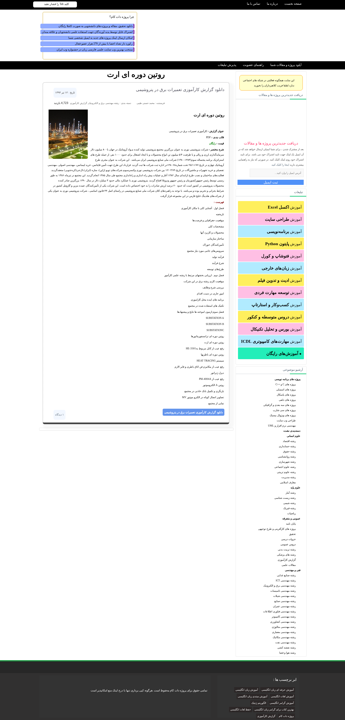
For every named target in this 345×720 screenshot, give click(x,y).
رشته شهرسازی (287, 461)
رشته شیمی (289, 503)
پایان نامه (291, 523)
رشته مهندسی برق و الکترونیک (279, 585)
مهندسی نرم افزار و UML (282, 425)
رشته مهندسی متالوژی (284, 626)
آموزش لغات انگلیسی (282, 696)
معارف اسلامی (288, 482)
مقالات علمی (289, 565)
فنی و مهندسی (292, 570)
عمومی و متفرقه (291, 518)
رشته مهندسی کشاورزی (283, 621)
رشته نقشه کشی (286, 647)
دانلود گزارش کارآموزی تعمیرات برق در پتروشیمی (180, 89)
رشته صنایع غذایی (286, 575)
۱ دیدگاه (59, 414)
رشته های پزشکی (286, 554)
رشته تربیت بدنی (287, 549)
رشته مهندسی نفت (285, 642)
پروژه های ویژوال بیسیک (283, 415)
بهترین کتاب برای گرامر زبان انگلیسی (274, 709)
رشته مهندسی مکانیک (284, 637)
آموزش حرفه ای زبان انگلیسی (277, 690)
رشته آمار (291, 492)
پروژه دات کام (286, 716)
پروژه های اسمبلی (286, 389)
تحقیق (292, 534)
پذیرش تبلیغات (227, 65)
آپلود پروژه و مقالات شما (286, 65)
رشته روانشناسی (287, 456)
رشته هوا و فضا (287, 652)
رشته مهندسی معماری (284, 632)
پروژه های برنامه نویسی (287, 379)
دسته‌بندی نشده (292, 430)
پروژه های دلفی (287, 399)
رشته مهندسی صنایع (285, 601)
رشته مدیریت (288, 477)
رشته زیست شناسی (285, 497)
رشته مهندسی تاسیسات (283, 590)
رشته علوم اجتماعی (285, 466)
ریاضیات (291, 513)
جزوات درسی (288, 539)
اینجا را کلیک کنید (280, 164)
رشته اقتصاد (289, 441)
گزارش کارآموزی (287, 559)
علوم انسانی (293, 435)
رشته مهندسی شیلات (284, 595)
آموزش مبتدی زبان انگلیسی (252, 696)
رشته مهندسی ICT (286, 580)
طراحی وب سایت (286, 420)
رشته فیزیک (289, 508)
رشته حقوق (289, 451)
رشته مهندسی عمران (284, 606)
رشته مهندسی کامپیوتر (284, 616)
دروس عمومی (288, 544)
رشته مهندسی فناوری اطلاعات (279, 611)
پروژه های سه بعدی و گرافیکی (279, 405)
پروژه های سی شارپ (284, 410)
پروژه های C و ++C (286, 384)
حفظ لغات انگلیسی (240, 709)
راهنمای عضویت (253, 65)
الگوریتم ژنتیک (258, 703)
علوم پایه (295, 487)
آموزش (285, 207)
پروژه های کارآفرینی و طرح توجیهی (277, 528)
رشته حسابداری (287, 446)
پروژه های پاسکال (286, 394)
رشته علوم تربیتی (286, 472)
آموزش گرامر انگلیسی (282, 703)
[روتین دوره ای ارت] (68, 157)
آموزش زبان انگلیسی (246, 690)
